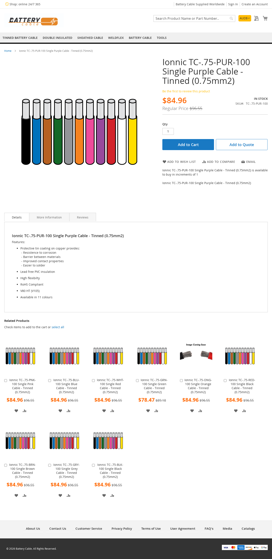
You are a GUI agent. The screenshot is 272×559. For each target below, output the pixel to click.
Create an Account (255, 4)
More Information (49, 217)
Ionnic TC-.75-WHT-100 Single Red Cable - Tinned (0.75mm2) (110, 386)
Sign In (233, 4)
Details (17, 217)
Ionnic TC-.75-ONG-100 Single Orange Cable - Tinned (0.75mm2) (198, 386)
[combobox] (194, 18)
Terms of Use (151, 528)
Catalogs (248, 528)
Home (8, 50)
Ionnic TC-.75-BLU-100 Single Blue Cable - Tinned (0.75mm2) (66, 386)
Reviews (82, 217)
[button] (244, 18)
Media (227, 528)
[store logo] (34, 20)
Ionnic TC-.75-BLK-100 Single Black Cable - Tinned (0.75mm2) (110, 471)
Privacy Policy (122, 528)
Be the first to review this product (186, 91)
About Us (33, 528)
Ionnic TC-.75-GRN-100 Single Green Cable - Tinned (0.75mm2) (154, 386)
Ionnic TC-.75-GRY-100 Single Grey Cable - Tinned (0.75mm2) (66, 471)
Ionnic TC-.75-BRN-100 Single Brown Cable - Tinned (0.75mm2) (22, 471)
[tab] (16, 217)
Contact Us (57, 528)
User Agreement (182, 528)
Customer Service (88, 528)
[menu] (136, 38)
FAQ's (209, 528)
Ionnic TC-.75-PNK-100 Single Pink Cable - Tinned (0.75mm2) (22, 386)
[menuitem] (20, 38)
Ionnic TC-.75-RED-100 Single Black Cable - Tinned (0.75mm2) (242, 386)
